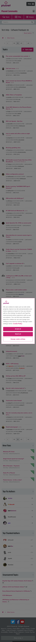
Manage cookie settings (18, 339)
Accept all (18, 329)
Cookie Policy (17, 323)
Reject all (18, 334)
